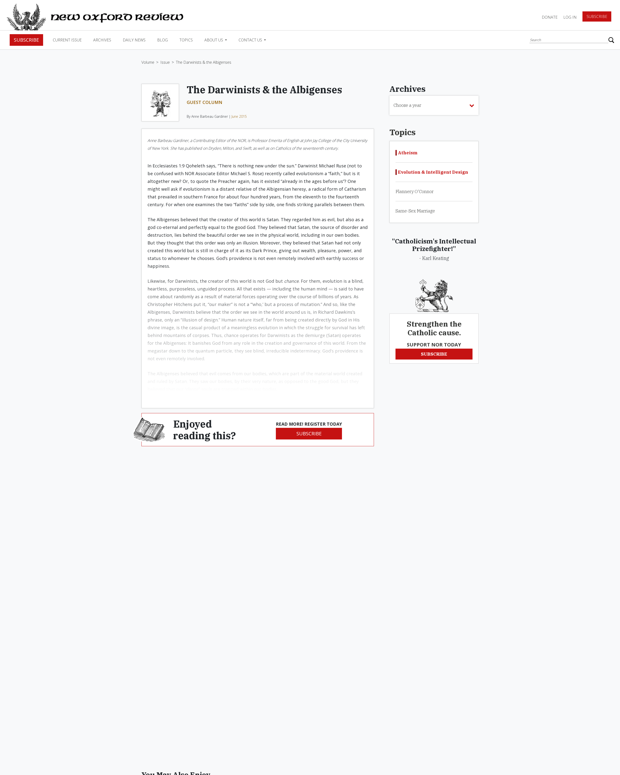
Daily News (134, 40)
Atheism (407, 153)
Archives (102, 40)
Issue (165, 62)
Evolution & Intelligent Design (433, 172)
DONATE (550, 17)
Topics (186, 40)
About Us (214, 40)
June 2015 (239, 116)
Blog (162, 40)
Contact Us (251, 40)
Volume (147, 62)
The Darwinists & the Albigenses (203, 62)
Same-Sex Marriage (415, 211)
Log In (570, 17)
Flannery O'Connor (414, 191)
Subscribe (597, 16)
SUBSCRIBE (309, 433)
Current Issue (67, 40)
